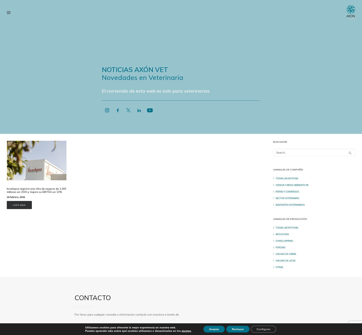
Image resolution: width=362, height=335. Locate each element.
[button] (8, 12)
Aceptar (214, 329)
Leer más (19, 205)
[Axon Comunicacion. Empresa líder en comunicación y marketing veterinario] (350, 12)
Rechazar (238, 329)
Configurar (263, 329)
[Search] (314, 152)
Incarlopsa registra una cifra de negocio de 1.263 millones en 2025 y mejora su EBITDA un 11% (36, 190)
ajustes (186, 330)
